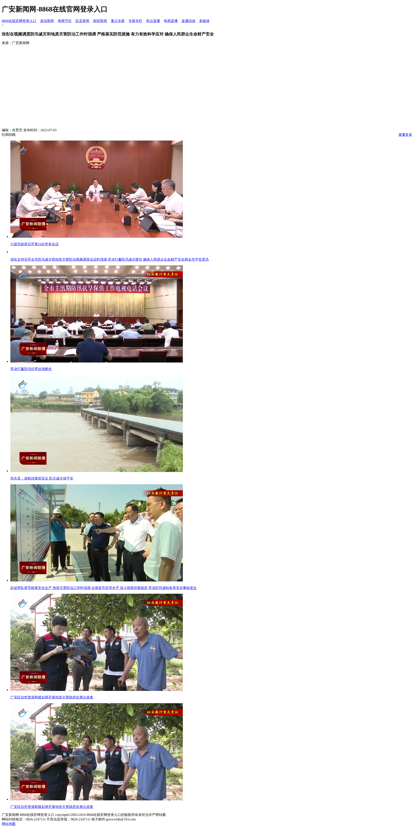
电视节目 (65, 21)
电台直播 (153, 21)
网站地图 (9, 824)
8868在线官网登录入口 (19, 21)
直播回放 (188, 21)
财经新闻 (100, 21)
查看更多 (405, 134)
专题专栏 (135, 21)
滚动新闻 (47, 21)
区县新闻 (82, 21)
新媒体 (204, 21)
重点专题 (118, 21)
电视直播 (171, 21)
